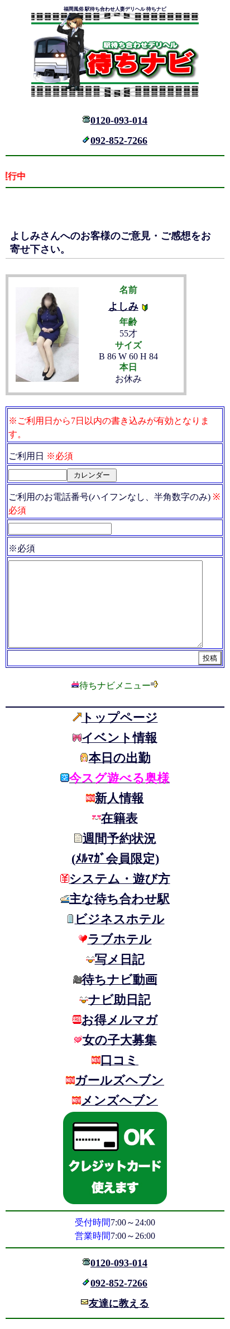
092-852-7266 (118, 140)
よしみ (123, 306)
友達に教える (119, 1303)
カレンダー (91, 475)
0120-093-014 (118, 120)
